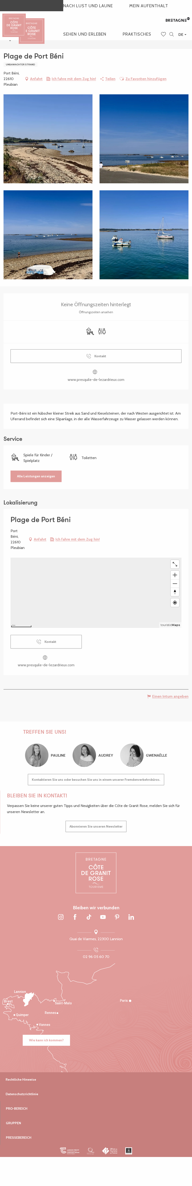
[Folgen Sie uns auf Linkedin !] (131, 917)
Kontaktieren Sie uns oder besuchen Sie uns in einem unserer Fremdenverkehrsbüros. (96, 779)
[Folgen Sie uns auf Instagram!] (61, 917)
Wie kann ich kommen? (46, 1040)
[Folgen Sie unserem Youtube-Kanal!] (103, 917)
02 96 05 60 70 (96, 956)
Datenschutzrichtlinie (22, 1094)
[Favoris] (164, 34)
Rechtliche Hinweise (21, 1079)
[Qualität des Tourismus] (90, 1151)
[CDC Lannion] (69, 1151)
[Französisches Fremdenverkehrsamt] (110, 1151)
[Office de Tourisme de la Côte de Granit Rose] (31, 27)
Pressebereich (18, 1137)
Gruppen (13, 1123)
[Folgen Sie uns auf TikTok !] (89, 917)
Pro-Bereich (16, 1108)
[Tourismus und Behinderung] (129, 1151)
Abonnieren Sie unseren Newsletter (96, 826)
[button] (171, 34)
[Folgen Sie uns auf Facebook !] (75, 917)
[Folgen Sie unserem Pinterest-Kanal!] (117, 917)
